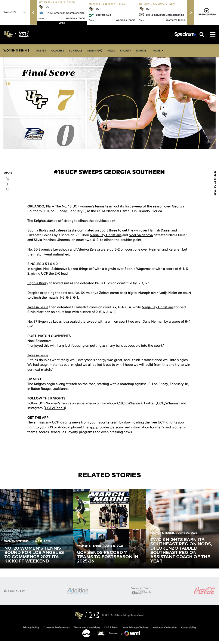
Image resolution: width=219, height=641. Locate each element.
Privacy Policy (31, 627)
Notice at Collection (164, 627)
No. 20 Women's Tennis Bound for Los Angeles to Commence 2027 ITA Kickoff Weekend (34, 554)
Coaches (57, 50)
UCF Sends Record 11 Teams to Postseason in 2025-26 (107, 556)
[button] (33, 12)
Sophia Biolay (37, 230)
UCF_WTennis (167, 403)
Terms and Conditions (87, 627)
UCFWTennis (55, 408)
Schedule (75, 50)
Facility (125, 50)
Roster (41, 50)
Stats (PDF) (94, 50)
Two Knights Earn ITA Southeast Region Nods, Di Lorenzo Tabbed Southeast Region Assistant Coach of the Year (181, 550)
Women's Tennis (16, 541)
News (111, 50)
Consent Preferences (57, 627)
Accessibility (189, 627)
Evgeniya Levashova (53, 249)
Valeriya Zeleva (88, 249)
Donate (141, 50)
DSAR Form (111, 627)
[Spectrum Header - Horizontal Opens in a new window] (185, 34)
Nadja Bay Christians (105, 235)
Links (62, 22)
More (157, 50)
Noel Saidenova (141, 235)
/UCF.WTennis (129, 403)
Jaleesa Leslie (66, 230)
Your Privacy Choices (135, 627)
